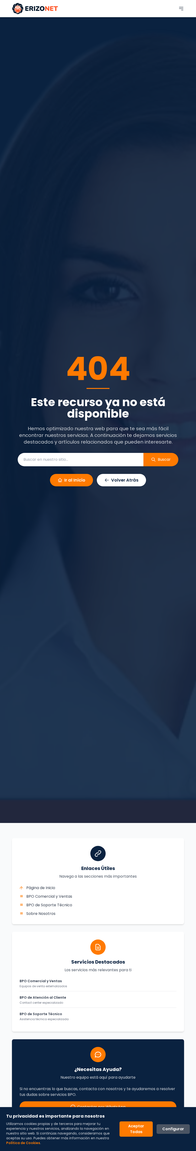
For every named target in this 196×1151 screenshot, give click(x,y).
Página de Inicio (40, 888)
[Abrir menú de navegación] (181, 8)
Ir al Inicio (74, 480)
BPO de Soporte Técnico (49, 905)
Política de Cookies (23, 1142)
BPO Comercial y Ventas (49, 896)
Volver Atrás (124, 480)
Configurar (173, 1129)
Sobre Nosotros (40, 913)
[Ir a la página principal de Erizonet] (35, 8)
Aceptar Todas (136, 1129)
